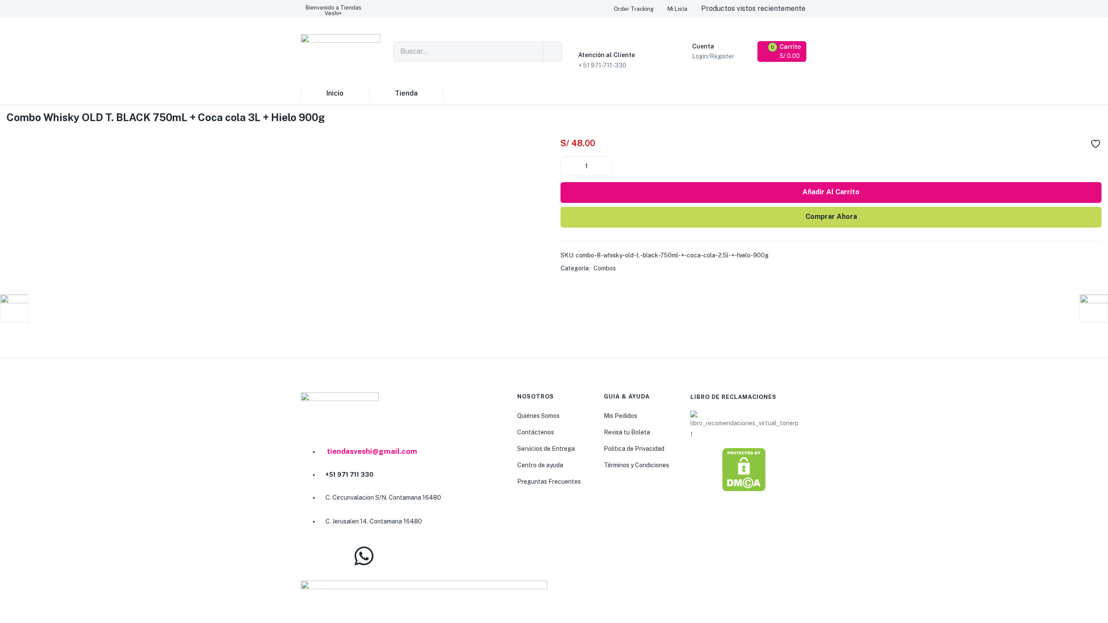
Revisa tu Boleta (627, 432)
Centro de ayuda (540, 465)
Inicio (335, 93)
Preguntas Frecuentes (549, 481)
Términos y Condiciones (636, 465)
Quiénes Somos (538, 415)
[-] (567, 165)
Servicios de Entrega (546, 448)
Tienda (406, 93)
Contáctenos (535, 432)
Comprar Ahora (831, 216)
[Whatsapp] (364, 556)
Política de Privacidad (634, 448)
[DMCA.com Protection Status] (744, 469)
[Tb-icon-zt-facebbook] (311, 556)
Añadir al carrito (831, 192)
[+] (605, 165)
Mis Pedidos (620, 415)
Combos (604, 268)
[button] (333, 10)
